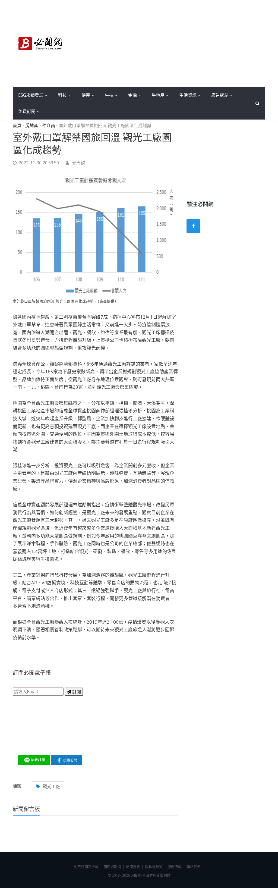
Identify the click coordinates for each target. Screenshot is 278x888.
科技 (62, 95)
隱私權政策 (154, 866)
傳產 (85, 95)
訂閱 (76, 692)
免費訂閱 (27, 111)
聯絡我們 (194, 866)
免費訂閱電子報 (86, 866)
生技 (109, 95)
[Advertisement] (171, 43)
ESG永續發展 (30, 95)
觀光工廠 (51, 786)
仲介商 (48, 126)
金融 (132, 95)
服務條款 (175, 866)
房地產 (158, 95)
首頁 (17, 126)
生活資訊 (188, 95)
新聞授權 (133, 866)
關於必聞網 (112, 866)
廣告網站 (220, 95)
